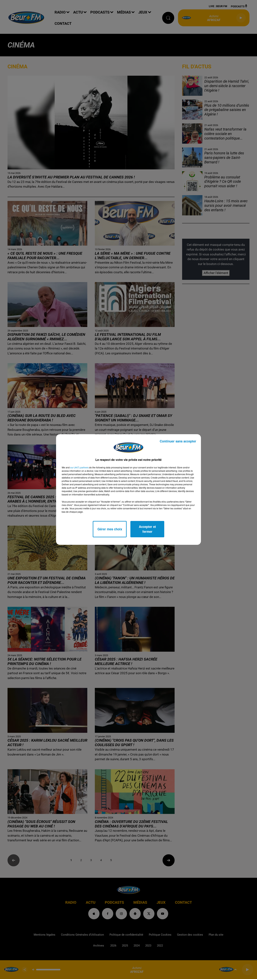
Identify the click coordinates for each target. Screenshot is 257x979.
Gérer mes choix (109, 529)
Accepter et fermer (147, 529)
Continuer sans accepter (178, 441)
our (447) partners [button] (79, 467)
